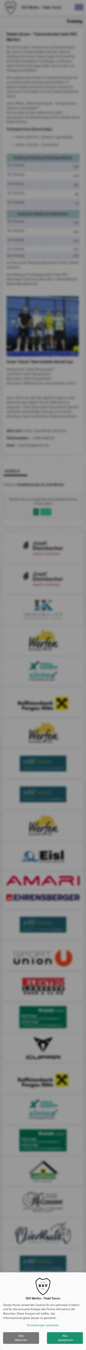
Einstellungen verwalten (43, 1325)
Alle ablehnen (21, 1338)
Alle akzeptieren (65, 1338)
